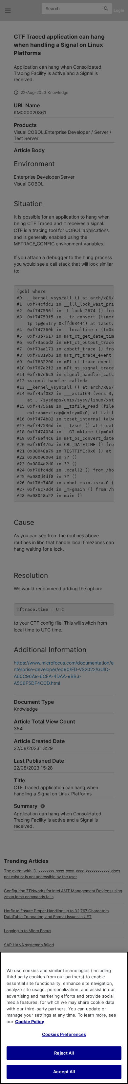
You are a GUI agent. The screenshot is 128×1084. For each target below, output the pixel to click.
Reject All (64, 1053)
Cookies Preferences (64, 1034)
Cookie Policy (29, 1021)
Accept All (64, 1071)
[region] (64, 1018)
